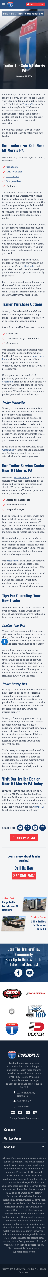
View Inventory (26, 837)
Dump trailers (13, 181)
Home (5, 13)
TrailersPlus (29, 104)
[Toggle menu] (3, 4)
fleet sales (29, 266)
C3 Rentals (7, 381)
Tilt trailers (12, 176)
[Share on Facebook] (20, 827)
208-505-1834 (24, 1106)
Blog (12, 13)
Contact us (38, 806)
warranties (8, 449)
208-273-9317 (24, 1101)
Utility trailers (14, 171)
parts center (12, 560)
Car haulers (12, 166)
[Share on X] (27, 827)
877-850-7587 (24, 875)
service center (21, 477)
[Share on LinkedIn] (35, 827)
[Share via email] (42, 827)
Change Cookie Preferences (24, 1118)
